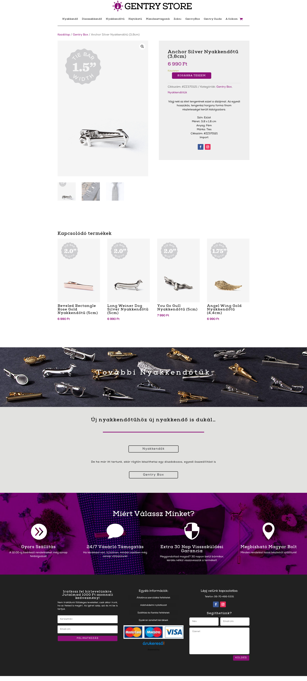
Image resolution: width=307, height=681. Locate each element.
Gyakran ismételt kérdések (153, 620)
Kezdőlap (64, 35)
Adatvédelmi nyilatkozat (153, 605)
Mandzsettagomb (158, 18)
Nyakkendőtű (115, 18)
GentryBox (192, 18)
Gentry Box (80, 35)
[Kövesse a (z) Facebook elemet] (200, 147)
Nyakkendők (153, 449)
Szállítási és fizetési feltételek (153, 613)
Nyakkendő (70, 18)
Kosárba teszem (191, 75)
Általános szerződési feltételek (153, 598)
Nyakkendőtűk (177, 92)
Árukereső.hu (153, 650)
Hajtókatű (135, 18)
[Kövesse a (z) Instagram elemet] (208, 147)
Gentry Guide (213, 18)
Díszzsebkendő (92, 18)
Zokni (177, 18)
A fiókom (231, 18)
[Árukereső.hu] (153, 645)
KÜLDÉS (241, 658)
